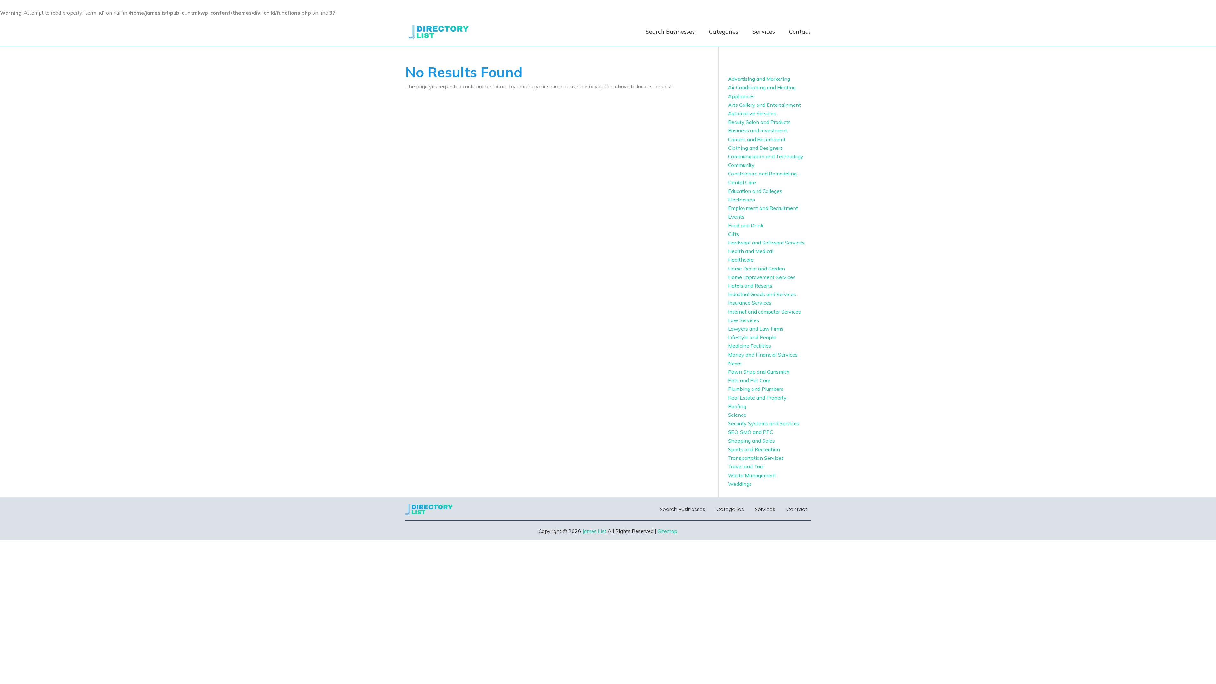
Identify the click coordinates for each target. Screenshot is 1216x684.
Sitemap (667, 531)
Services (763, 31)
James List (594, 531)
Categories (723, 31)
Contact (800, 31)
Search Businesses (670, 31)
